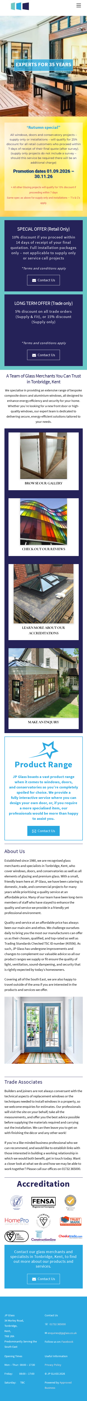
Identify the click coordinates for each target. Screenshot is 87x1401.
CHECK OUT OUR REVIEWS (43, 549)
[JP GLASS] (19, 8)
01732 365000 (58, 1324)
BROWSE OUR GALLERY (44, 483)
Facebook (67, 1341)
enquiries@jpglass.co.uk (62, 1333)
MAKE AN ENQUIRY (43, 722)
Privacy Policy (53, 1365)
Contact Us (46, 280)
